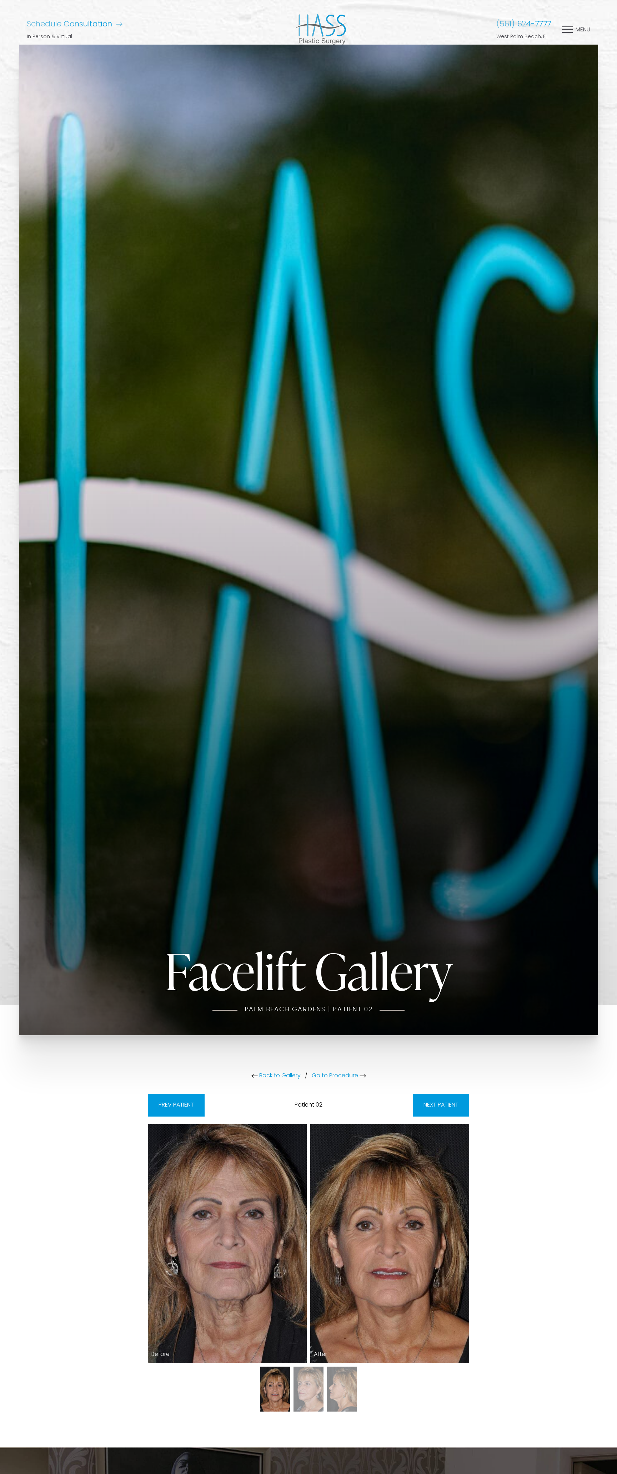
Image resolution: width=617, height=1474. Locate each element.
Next (440, 1105)
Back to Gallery (279, 1076)
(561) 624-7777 (523, 24)
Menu (583, 30)
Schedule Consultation (69, 24)
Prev (176, 1105)
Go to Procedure (336, 1076)
